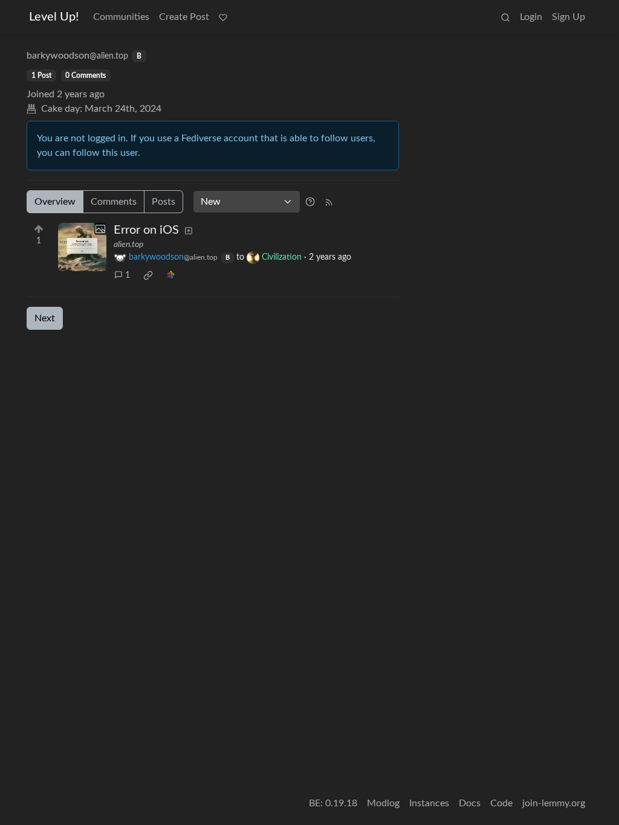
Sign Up (568, 17)
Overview (55, 202)
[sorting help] (310, 202)
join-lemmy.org (553, 803)
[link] (148, 275)
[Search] (505, 17)
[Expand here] (82, 247)
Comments (114, 202)
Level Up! (54, 17)
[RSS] (329, 202)
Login (531, 17)
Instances (429, 803)
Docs (470, 803)
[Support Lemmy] (223, 17)
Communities (121, 17)
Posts (163, 202)
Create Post (184, 17)
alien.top (128, 244)
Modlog (383, 803)
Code (501, 803)
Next (44, 318)
